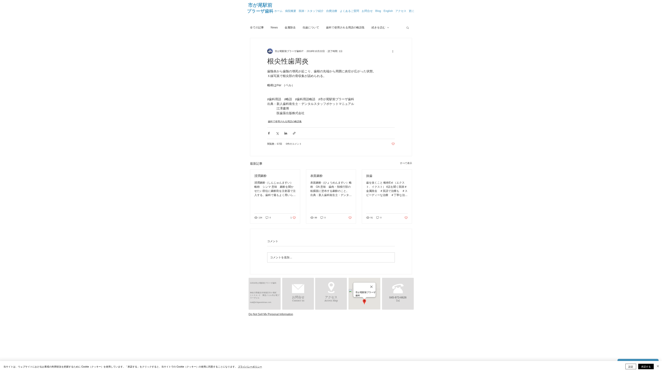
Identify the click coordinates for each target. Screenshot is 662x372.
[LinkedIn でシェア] (285, 133)
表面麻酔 (316, 176)
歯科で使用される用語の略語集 (345, 27)
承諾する (646, 366)
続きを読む (378, 27)
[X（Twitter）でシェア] (277, 133)
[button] (407, 27)
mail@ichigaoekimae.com (260, 302)
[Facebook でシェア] (268, 133)
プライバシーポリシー (250, 366)
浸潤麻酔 (260, 176)
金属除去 (290, 27)
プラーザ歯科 (260, 11)
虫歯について (311, 27)
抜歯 (369, 176)
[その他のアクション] (393, 51)
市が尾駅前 (260, 5)
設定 (630, 366)
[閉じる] (658, 366)
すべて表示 (406, 163)
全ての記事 (257, 27)
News (274, 27)
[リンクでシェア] (294, 133)
